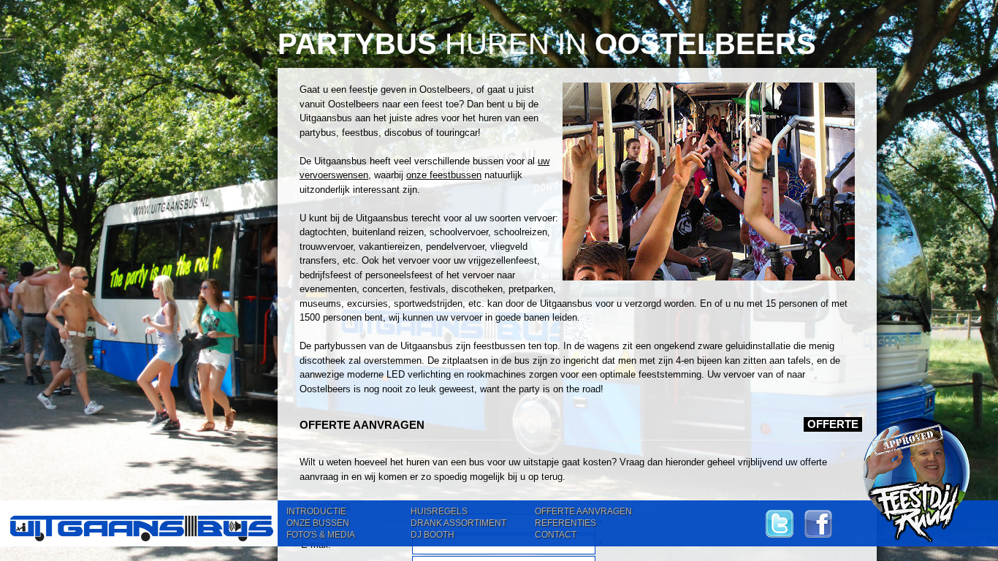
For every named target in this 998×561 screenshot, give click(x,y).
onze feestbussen (443, 174)
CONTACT (555, 535)
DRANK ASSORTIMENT (458, 523)
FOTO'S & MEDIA (320, 535)
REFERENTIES (565, 523)
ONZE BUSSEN (317, 523)
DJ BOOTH (432, 535)
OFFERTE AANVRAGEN (583, 511)
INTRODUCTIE (316, 511)
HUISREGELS (439, 511)
